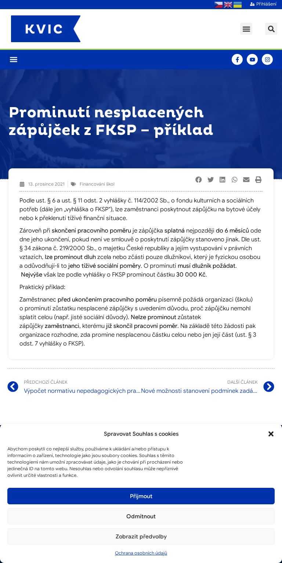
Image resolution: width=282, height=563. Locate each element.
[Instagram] (267, 59)
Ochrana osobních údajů (141, 553)
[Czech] (219, 4)
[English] (228, 4)
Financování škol (97, 184)
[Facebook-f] (237, 59)
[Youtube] (252, 59)
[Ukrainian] (238, 4)
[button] (271, 434)
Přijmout (141, 496)
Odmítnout (141, 516)
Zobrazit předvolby (141, 536)
